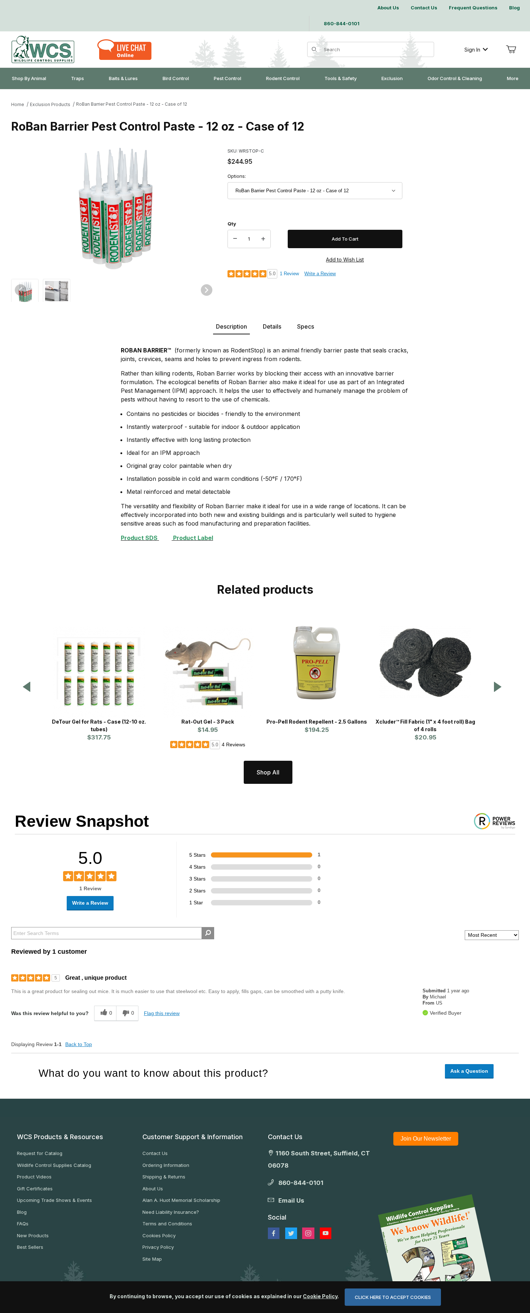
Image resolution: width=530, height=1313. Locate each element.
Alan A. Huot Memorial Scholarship (181, 1200)
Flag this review (162, 1013)
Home (17, 104)
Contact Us (155, 1153)
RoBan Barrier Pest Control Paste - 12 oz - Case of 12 (131, 104)
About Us (152, 1188)
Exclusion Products (50, 104)
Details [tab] (272, 326)
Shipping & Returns (163, 1177)
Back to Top (78, 1044)
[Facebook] (273, 1233)
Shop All (268, 772)
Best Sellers (30, 1247)
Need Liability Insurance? (170, 1212)
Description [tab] (231, 326)
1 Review (289, 273)
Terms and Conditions (167, 1223)
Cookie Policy (320, 1296)
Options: (237, 176)
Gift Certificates (35, 1188)
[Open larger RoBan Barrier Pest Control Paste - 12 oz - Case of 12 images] (113, 208)
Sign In (472, 50)
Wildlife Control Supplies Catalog (54, 1165)
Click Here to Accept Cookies (393, 1297)
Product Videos (34, 1177)
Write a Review (320, 273)
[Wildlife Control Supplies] (43, 49)
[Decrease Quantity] (235, 239)
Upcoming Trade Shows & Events (54, 1200)
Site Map (152, 1259)
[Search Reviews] (208, 933)
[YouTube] (325, 1233)
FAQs (22, 1223)
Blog (22, 1212)
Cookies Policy (159, 1235)
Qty (232, 224)
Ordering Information (165, 1165)
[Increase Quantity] (263, 239)
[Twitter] (291, 1233)
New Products (33, 1235)
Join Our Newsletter (426, 1139)
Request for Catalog (39, 1153)
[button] (25, 292)
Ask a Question (469, 1071)
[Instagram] (308, 1233)
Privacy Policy (158, 1247)
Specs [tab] (305, 326)
